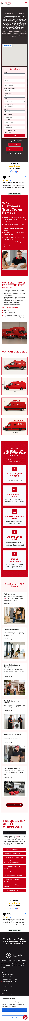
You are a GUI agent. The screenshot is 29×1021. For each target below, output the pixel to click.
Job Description (8, 114)
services (10, 849)
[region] (14, 1008)
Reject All (14, 1017)
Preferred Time (8, 125)
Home (5, 226)
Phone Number (8, 83)
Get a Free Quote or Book (14, 475)
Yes (6, 132)
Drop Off (6, 109)
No (10, 132)
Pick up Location (8, 93)
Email (5, 77)
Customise (14, 1013)
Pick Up (6, 98)
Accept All (14, 1010)
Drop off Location (8, 104)
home (5, 598)
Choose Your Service (9, 88)
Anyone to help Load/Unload (11, 130)
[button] (26, 3)
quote (5, 244)
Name (5, 72)
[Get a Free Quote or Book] (14, 469)
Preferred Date (7, 120)
